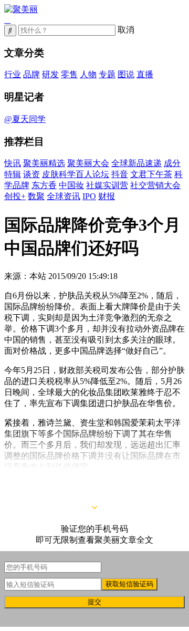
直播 (144, 74)
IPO (89, 196)
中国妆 (71, 185)
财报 (106, 196)
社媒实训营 (107, 185)
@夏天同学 (25, 119)
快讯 (12, 163)
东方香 (44, 185)
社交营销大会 (155, 185)
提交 (94, 602)
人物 (88, 74)
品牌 (31, 74)
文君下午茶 (151, 174)
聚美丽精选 (44, 163)
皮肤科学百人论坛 (75, 174)
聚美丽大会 (88, 163)
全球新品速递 (136, 163)
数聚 (36, 196)
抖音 (119, 174)
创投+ (15, 196)
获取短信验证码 (129, 584)
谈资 (31, 174)
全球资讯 (63, 196)
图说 (126, 74)
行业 (12, 74)
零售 (69, 74)
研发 (50, 74)
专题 (107, 74)
